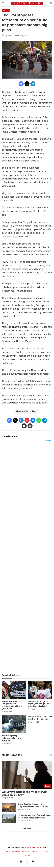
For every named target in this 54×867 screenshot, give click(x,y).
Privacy (45, 851)
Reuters (8, 36)
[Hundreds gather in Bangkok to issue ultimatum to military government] (14, 690)
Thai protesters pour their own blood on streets (40, 717)
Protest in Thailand (27, 411)
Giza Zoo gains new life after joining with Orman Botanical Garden (34, 816)
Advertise (16, 851)
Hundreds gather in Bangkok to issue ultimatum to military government (12, 705)
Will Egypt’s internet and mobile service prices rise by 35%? (25, 793)
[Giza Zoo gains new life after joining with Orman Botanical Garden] (9, 818)
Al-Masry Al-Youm (33, 847)
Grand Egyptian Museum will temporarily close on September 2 (33, 805)
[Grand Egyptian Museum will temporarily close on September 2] (9, 807)
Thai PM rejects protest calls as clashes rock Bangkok (12, 738)
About (8, 851)
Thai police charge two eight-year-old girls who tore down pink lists (39, 703)
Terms (27, 855)
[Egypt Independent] (27, 3)
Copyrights (36, 851)
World (5, 10)
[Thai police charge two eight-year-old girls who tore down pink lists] (40, 690)
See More (27, 828)
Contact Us (25, 851)
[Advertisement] (27, 558)
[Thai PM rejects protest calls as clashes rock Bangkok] (14, 724)
